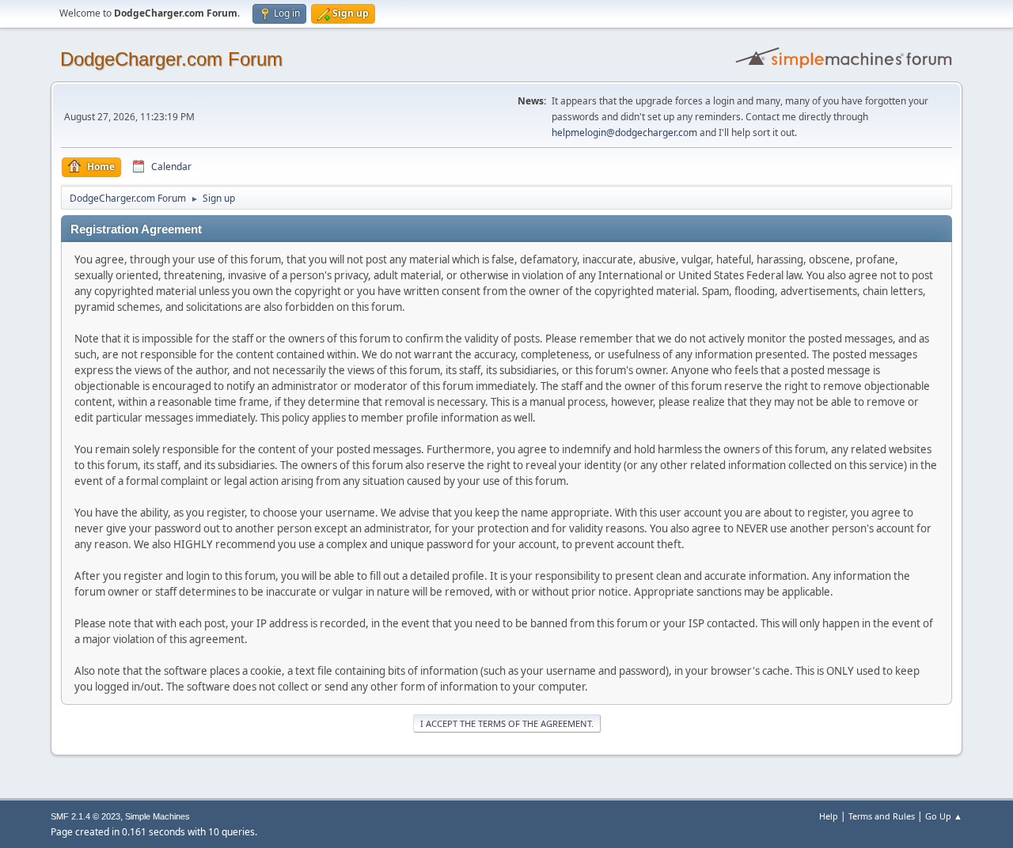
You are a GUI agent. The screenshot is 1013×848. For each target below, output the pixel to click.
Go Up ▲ (943, 816)
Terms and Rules (881, 816)
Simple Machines (157, 816)
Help (828, 816)
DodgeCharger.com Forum (171, 59)
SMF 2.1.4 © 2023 (85, 816)
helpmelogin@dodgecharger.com (624, 132)
